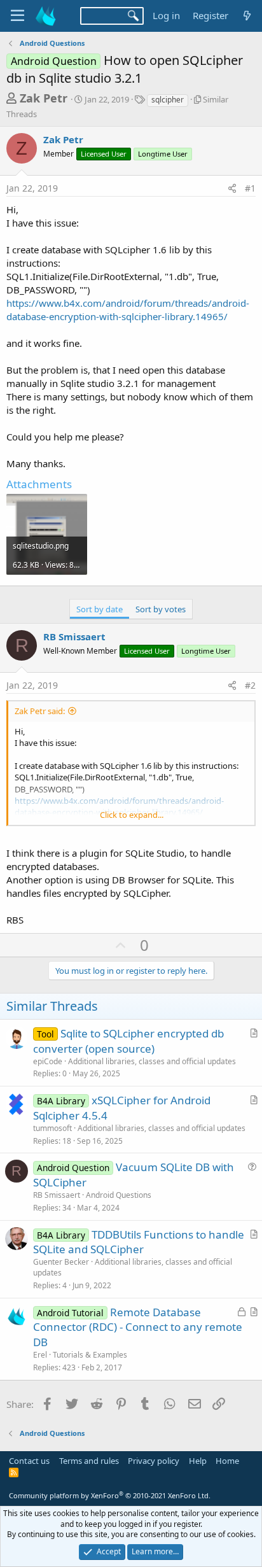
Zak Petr (43, 98)
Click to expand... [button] (131, 814)
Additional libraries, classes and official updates (152, 1061)
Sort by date (99, 609)
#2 (250, 685)
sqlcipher (167, 99)
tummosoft (52, 1128)
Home (227, 1460)
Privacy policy (153, 1460)
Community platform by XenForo (109, 1495)
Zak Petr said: (40, 711)
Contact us (29, 1460)
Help (198, 1460)
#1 (250, 188)
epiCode (47, 1061)
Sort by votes (160, 609)
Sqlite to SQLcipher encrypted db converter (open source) (128, 1041)
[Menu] (17, 16)
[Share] (232, 188)
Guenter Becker (61, 1261)
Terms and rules (89, 1460)
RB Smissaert (74, 636)
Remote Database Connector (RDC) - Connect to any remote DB (137, 1327)
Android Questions (118, 1195)
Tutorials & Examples (90, 1354)
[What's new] (247, 15)
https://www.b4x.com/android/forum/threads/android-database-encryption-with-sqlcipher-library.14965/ (127, 310)
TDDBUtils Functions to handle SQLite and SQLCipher (138, 1242)
